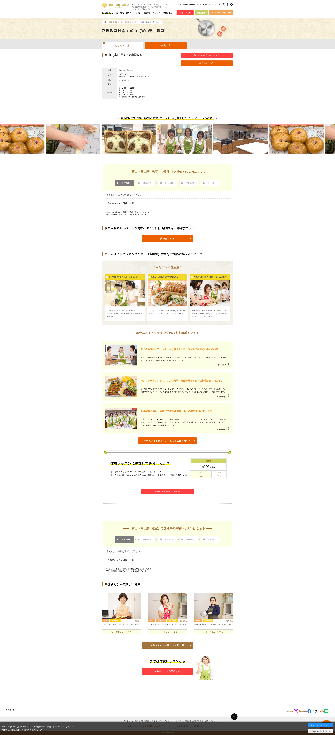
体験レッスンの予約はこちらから (207, 55)
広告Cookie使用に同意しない (320, 731)
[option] (80, 142)
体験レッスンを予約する (167, 671)
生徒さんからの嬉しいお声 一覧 (167, 645)
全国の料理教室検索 (115, 22)
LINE (322, 711)
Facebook (303, 711)
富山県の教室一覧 (130, 22)
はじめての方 (122, 45)
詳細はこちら (167, 238)
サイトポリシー (58, 727)
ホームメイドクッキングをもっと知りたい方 (167, 441)
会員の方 (166, 45)
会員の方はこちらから (206, 63)
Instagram (290, 711)
